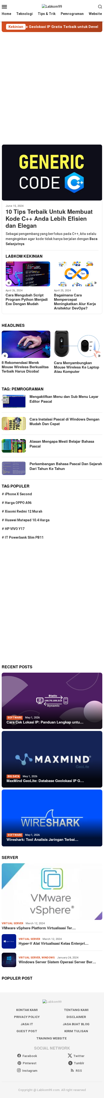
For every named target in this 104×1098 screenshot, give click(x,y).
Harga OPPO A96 (18, 503)
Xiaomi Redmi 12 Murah (23, 511)
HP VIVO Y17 (14, 529)
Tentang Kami (76, 1010)
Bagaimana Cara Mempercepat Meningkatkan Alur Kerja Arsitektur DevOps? (30, 301)
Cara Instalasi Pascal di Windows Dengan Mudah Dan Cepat (64, 421)
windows (48, 957)
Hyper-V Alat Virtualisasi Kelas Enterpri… (54, 943)
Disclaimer (76, 1017)
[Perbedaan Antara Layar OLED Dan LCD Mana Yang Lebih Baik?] (79, 344)
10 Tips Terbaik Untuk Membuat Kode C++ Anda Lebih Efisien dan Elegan (49, 218)
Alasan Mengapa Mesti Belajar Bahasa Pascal (62, 444)
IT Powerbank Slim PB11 (24, 537)
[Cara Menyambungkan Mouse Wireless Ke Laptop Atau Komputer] (27, 344)
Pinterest (30, 1063)
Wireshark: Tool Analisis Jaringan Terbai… (42, 839)
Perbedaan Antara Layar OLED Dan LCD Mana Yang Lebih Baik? (78, 367)
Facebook (29, 1056)
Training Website (51, 1038)
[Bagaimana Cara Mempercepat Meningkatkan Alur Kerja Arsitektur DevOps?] (31, 273)
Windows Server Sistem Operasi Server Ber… (57, 962)
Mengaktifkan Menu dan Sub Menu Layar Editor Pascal (64, 399)
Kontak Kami (27, 1010)
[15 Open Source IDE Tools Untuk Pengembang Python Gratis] (80, 273)
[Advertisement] (52, 88)
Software (14, 717)
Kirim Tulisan (76, 1031)
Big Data (13, 776)
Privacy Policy (27, 1017)
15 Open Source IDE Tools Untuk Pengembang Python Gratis (80, 299)
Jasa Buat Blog (76, 1024)
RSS (79, 1070)
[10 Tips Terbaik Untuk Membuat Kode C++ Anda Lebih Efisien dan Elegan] (52, 172)
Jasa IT (27, 1024)
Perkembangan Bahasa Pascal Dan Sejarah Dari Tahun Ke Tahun (66, 466)
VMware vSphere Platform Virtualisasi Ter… (39, 928)
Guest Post (26, 1031)
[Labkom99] (52, 6)
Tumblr (79, 1063)
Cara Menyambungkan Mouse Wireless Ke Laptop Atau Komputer (26, 367)
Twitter (78, 1056)
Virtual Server (12, 923)
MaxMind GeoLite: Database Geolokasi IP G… (45, 780)
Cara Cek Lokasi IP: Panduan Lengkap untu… (45, 722)
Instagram (29, 1070)
